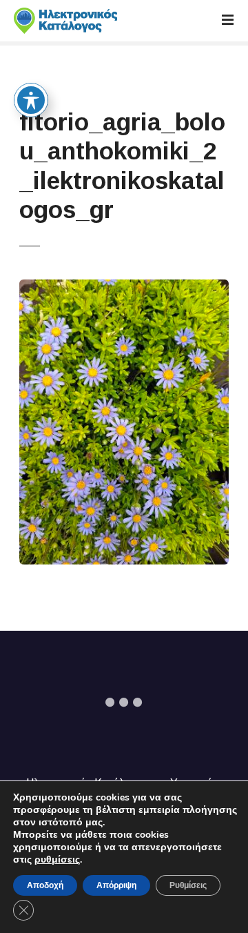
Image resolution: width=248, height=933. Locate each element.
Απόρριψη (116, 885)
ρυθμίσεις (57, 860)
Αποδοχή (45, 885)
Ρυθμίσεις (188, 885)
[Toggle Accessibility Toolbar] (31, 100)
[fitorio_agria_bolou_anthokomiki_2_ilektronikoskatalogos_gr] (124, 287)
